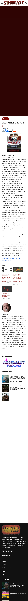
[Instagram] (6, 551)
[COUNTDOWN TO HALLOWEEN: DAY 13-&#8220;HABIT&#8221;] (7, 289)
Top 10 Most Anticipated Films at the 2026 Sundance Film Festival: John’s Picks (18, 585)
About (3, 571)
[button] (26, 3)
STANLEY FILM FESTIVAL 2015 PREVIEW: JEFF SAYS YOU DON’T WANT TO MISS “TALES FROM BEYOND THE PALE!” (18, 279)
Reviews (4, 561)
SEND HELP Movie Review (16, 397)
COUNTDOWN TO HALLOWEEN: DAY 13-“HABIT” (6, 295)
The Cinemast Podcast (8, 568)
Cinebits (4, 564)
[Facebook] (3, 551)
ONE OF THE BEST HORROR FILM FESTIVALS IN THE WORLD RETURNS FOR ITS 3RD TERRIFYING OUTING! (6, 278)
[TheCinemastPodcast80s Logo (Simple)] (14, 363)
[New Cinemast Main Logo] (14, 3)
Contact (4, 574)
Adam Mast (5, 128)
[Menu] (2, 3)
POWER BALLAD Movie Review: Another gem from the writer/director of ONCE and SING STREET (18, 388)
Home (3, 558)
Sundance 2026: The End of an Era (18, 594)
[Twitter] (8, 551)
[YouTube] (11, 551)
